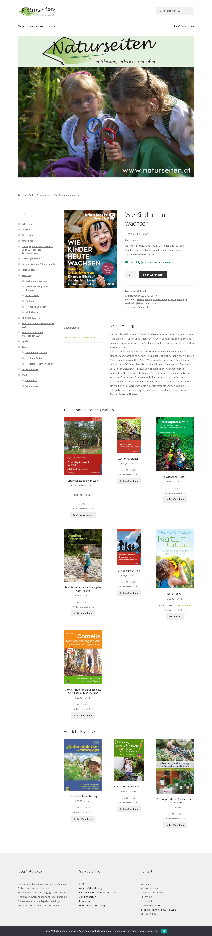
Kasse (52, 26)
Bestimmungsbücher (36, 280)
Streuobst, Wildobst (35, 306)
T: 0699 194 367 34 (150, 905)
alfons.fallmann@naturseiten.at (159, 909)
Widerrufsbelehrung (90, 888)
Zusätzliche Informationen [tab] (79, 337)
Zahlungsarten (87, 896)
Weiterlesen (175, 616)
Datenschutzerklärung (92, 905)
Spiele (25, 341)
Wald (31, 194)
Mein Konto (36, 26)
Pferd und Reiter (30, 269)
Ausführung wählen (83, 515)
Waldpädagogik (44, 194)
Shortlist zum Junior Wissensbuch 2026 (32, 334)
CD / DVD (26, 229)
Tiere (24, 346)
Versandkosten (184, 605)
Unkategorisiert (30, 369)
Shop (21, 26)
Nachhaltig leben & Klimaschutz (142, 303)
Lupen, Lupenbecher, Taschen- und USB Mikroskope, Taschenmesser (37, 250)
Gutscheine (27, 235)
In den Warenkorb (152, 274)
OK (164, 931)
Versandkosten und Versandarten (97, 892)
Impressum (85, 901)
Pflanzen (26, 275)
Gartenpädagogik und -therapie (153, 299)
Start (24, 194)
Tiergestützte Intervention (39, 363)
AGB (81, 884)
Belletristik (27, 223)
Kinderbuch (31, 301)
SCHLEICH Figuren (31, 317)
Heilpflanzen (32, 295)
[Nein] (208, 931)
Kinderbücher (28, 240)
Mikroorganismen (31, 258)
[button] (112, 215)
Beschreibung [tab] (72, 327)
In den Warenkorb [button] (129, 481)
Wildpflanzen (32, 312)
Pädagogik (142, 307)
